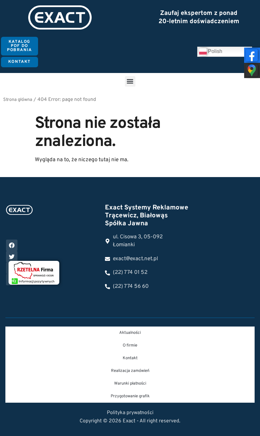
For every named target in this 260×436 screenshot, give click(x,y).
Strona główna (17, 100)
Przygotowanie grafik (130, 396)
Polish (214, 51)
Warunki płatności (130, 383)
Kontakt (130, 358)
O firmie (130, 345)
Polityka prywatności (130, 413)
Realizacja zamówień (130, 370)
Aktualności (130, 332)
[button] (130, 81)
